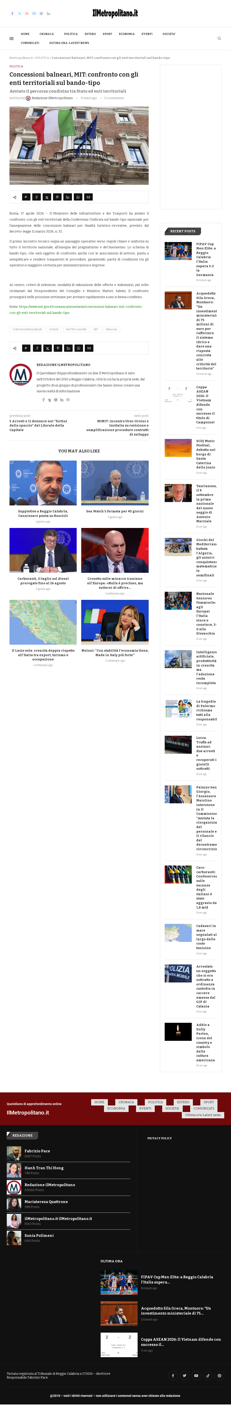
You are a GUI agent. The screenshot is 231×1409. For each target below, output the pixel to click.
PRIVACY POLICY (159, 1138)
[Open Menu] (11, 39)
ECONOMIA (127, 34)
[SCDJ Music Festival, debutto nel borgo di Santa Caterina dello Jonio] (178, 448)
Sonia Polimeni (39, 1235)
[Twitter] (20, 13)
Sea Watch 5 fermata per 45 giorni (115, 511)
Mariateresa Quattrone (46, 1202)
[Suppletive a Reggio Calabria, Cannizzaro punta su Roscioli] (43, 483)
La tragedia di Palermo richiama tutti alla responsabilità (206, 710)
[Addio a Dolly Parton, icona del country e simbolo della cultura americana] (178, 1032)
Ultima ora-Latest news (69, 43)
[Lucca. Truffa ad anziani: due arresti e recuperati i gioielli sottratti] (178, 745)
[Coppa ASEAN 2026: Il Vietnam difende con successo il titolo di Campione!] (178, 394)
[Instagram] (41, 13)
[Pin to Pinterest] (57, 197)
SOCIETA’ (169, 34)
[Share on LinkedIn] (67, 197)
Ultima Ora (112, 1261)
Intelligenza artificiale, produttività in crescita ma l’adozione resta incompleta (206, 667)
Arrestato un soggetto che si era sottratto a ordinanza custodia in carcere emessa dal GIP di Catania (206, 986)
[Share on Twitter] (47, 197)
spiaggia (111, 329)
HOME (25, 34)
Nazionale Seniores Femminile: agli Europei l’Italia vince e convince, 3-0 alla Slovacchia (206, 613)
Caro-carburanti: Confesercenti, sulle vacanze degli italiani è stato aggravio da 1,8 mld (206, 887)
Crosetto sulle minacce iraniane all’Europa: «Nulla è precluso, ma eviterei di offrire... (115, 583)
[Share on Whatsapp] (78, 197)
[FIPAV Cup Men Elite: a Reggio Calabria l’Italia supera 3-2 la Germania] (178, 251)
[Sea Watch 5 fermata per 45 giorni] (114, 483)
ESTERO (90, 34)
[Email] (34, 13)
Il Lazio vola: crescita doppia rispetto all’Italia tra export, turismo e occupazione (43, 655)
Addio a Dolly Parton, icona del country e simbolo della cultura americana (205, 1042)
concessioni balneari (27, 329)
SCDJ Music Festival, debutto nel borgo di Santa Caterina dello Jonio (205, 454)
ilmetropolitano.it (21, 57)
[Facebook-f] (173, 1375)
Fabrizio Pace (37, 1151)
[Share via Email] (88, 197)
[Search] (219, 39)
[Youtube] (27, 13)
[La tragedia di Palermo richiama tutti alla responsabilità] (178, 708)
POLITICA (71, 34)
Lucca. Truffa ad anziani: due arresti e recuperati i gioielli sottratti (206, 753)
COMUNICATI (30, 43)
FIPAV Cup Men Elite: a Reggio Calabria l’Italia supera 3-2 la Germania (206, 259)
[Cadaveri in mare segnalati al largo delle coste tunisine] (178, 933)
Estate (54, 329)
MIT (96, 329)
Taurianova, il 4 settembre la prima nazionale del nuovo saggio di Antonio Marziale (206, 503)
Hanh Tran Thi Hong (44, 1168)
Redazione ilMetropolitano (63, 365)
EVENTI (146, 34)
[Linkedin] (48, 13)
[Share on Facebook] (36, 197)
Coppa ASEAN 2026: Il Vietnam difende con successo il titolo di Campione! (205, 405)
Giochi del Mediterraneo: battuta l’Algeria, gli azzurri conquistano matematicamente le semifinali (206, 557)
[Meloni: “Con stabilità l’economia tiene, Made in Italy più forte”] (114, 622)
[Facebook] (12, 13)
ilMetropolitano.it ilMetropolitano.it (58, 1219)
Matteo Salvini (76, 329)
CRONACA (46, 34)
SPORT (107, 34)
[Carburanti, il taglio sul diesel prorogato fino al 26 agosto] (43, 550)
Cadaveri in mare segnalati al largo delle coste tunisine (206, 937)
